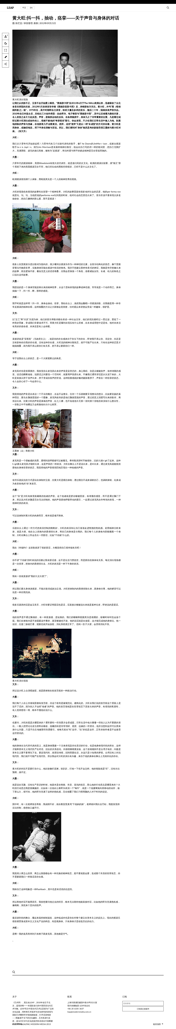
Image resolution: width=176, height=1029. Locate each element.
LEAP (10, 7)
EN (31, 8)
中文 (24, 8)
